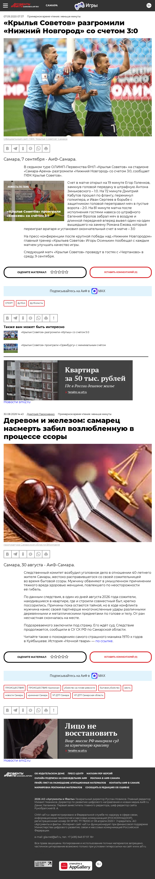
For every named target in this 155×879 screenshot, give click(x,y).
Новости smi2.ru (17, 402)
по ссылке (104, 641)
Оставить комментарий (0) (120, 272)
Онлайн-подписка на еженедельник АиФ (61, 778)
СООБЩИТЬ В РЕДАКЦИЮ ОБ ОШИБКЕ (107, 787)
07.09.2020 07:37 (14, 16)
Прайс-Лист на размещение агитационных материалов (70, 783)
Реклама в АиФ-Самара (105, 778)
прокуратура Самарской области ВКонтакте (32, 544)
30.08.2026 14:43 (14, 414)
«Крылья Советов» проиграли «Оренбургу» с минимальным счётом (63, 345)
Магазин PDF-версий (99, 773)
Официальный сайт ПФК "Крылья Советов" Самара (35, 138)
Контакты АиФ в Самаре (124, 783)
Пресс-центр (75, 773)
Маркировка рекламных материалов (58, 787)
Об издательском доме (50, 773)
